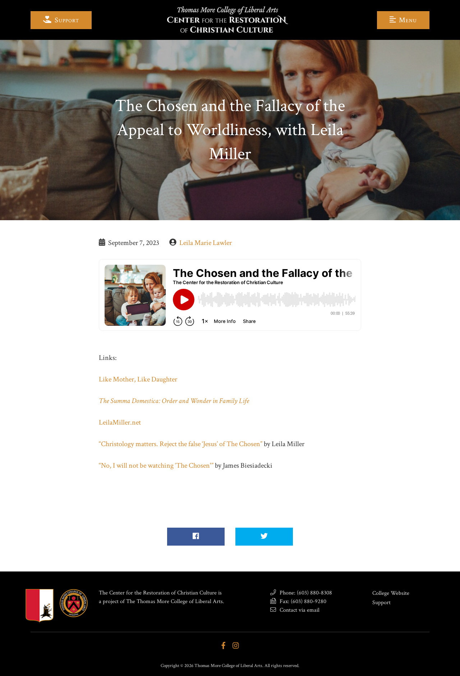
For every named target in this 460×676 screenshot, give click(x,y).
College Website (390, 593)
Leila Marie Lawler (205, 242)
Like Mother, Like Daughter (138, 379)
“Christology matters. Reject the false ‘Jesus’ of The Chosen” (180, 444)
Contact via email (298, 610)
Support (66, 20)
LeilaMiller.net (120, 422)
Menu (407, 20)
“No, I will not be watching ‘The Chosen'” (156, 465)
